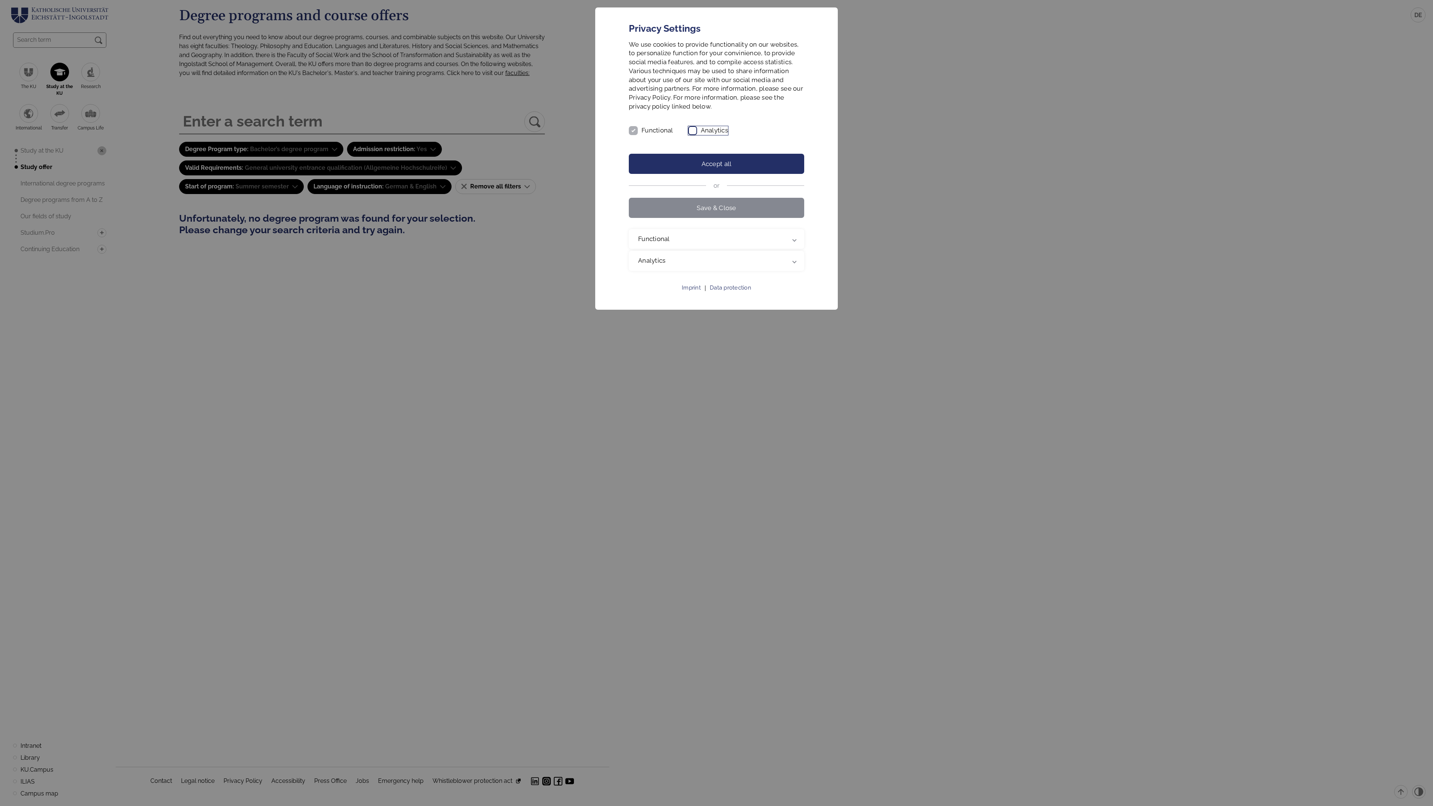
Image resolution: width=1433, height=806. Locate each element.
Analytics (714, 130)
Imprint (691, 287)
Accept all (717, 164)
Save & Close (716, 208)
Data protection (730, 287)
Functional (657, 130)
